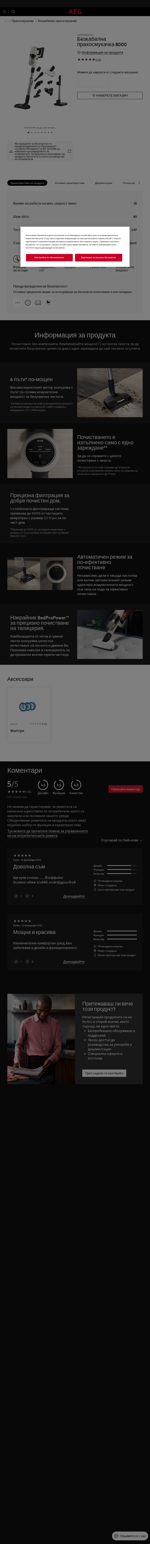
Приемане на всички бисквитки (98, 257)
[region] (75, 246)
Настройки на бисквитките (49, 257)
